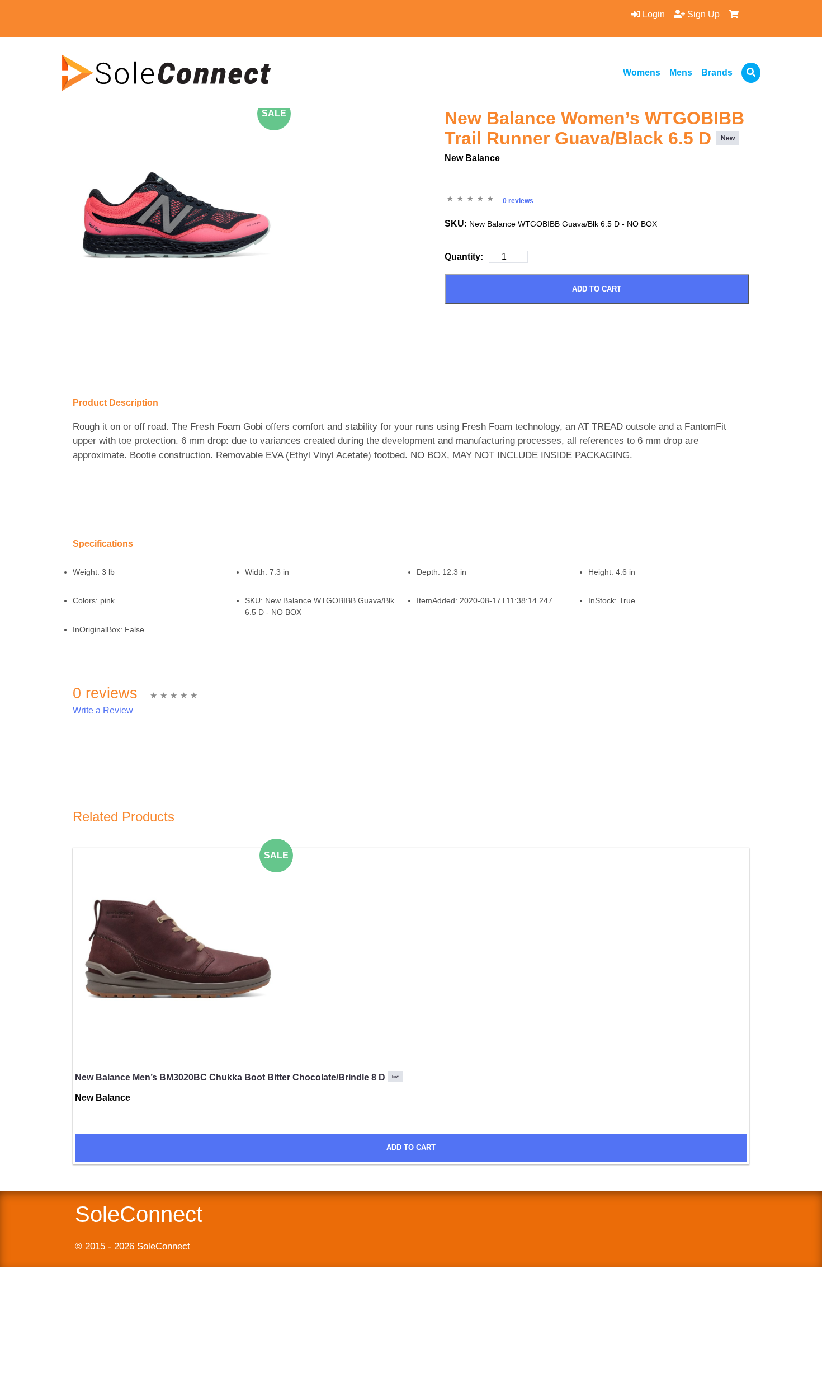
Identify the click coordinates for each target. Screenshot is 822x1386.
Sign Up (702, 14)
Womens (641, 72)
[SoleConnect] (166, 72)
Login (652, 14)
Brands (717, 72)
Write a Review (103, 710)
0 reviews (518, 201)
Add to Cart (596, 289)
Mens (680, 72)
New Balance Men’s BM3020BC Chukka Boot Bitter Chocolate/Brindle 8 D (237, 1077)
